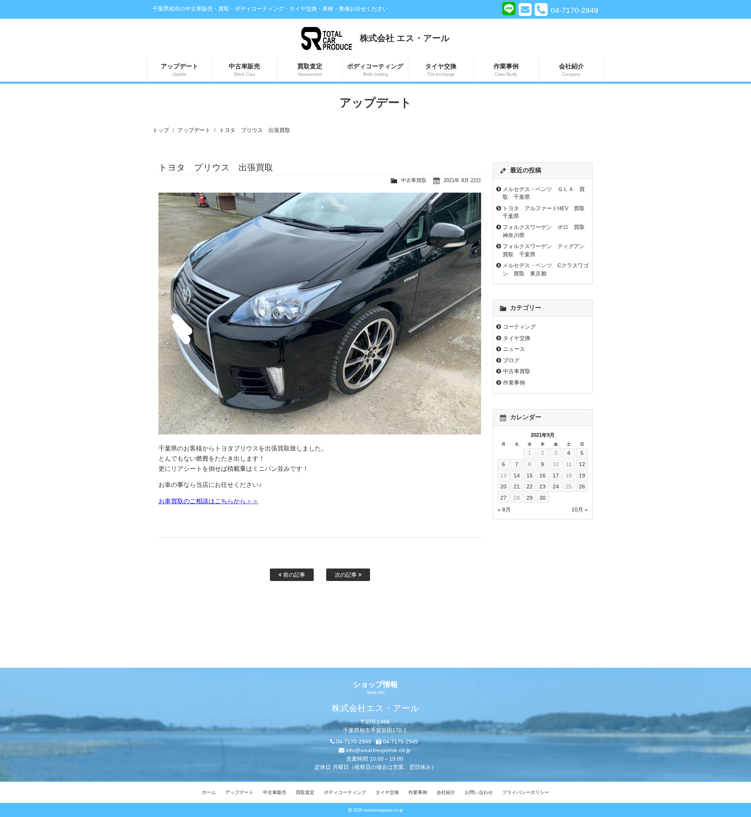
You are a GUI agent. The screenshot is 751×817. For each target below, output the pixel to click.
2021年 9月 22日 (462, 180)
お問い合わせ (479, 792)
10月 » (579, 509)
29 (529, 498)
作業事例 (506, 69)
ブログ (511, 360)
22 (529, 486)
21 (517, 486)
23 (542, 486)
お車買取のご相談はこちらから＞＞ (208, 501)
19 (582, 475)
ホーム (209, 792)
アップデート (179, 69)
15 (529, 475)
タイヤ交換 (440, 69)
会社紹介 (571, 69)
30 (542, 498)
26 (582, 486)
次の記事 (346, 575)
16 (542, 475)
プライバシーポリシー (525, 792)
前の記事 (293, 575)
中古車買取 (413, 180)
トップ (161, 130)
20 (503, 486)
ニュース (514, 349)
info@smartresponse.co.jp (378, 750)
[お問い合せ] (525, 9)
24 (556, 486)
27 (503, 498)
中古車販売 (244, 69)
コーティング (519, 327)
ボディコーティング (375, 69)
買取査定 (309, 69)
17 (556, 475)
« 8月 (504, 509)
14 (517, 475)
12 (582, 464)
